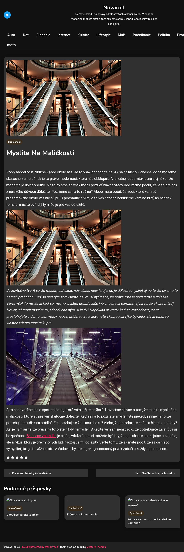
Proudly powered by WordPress (39, 547)
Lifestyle (103, 35)
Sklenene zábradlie (41, 436)
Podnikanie (142, 35)
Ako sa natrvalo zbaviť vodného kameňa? (149, 521)
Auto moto (11, 40)
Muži (122, 35)
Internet (64, 35)
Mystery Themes (96, 547)
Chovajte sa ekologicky (22, 514)
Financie (43, 35)
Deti (26, 35)
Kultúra (83, 35)
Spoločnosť (14, 142)
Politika (164, 35)
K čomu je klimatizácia (82, 514)
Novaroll (114, 7)
